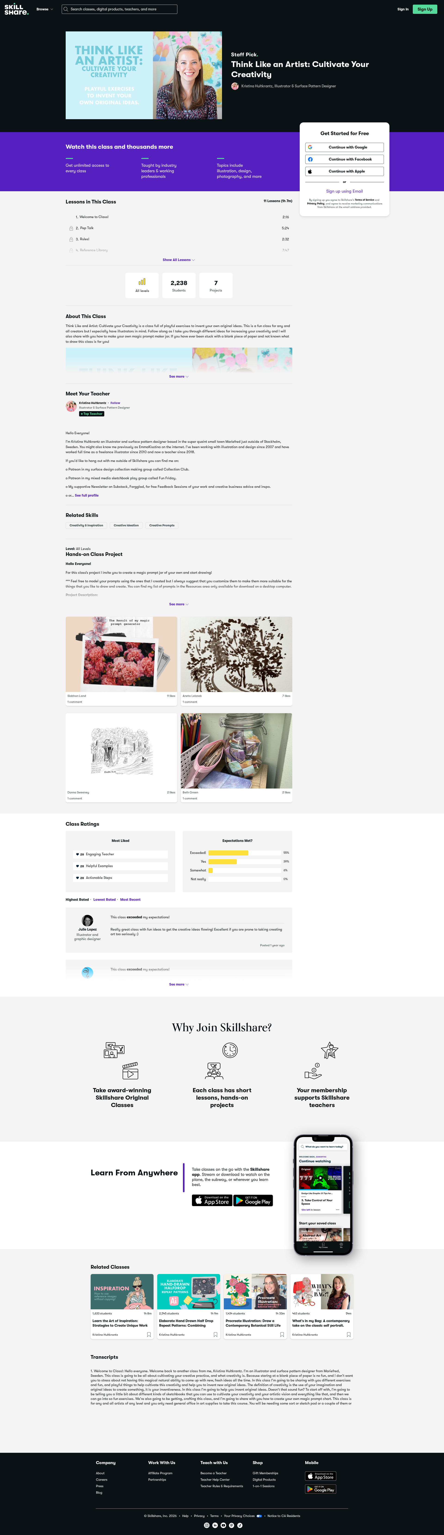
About (100, 1473)
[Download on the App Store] (210, 1201)
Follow (115, 402)
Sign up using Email (344, 191)
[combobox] (119, 9)
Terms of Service (364, 199)
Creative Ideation (126, 525)
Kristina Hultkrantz (99, 403)
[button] (52, 8)
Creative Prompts (161, 525)
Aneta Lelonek (192, 696)
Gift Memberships (265, 1473)
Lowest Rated (104, 900)
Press (99, 1486)
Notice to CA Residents (284, 1516)
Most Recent (130, 900)
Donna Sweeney (78, 792)
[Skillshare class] (122, 1291)
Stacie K (87, 982)
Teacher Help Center (215, 1479)
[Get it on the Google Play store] (254, 1201)
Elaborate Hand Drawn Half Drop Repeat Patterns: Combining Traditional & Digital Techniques (186, 1325)
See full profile (87, 495)
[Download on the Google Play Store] (326, 1489)
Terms (214, 1516)
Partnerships (157, 1479)
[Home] (17, 9)
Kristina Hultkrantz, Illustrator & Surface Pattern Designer (288, 86)
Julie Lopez (87, 929)
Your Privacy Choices (239, 1516)
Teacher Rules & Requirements (221, 1486)
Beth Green (190, 792)
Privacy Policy (315, 203)
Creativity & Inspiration (86, 525)
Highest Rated (77, 900)
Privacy (199, 1516)
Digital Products (264, 1479)
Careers (101, 1479)
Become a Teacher (213, 1473)
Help (185, 1516)
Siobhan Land (77, 696)
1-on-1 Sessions (263, 1486)
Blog (99, 1492)
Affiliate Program (160, 1473)
